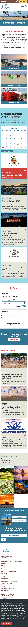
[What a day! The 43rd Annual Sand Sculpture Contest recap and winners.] (14, 360)
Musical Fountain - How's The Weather (10, 234)
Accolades (3, 563)
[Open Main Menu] (22, 6)
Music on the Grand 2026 (11, 201)
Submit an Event (14, 339)
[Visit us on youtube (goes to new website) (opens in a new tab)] (8, 595)
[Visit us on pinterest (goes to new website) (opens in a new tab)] (11, 595)
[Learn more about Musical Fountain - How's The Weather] (14, 220)
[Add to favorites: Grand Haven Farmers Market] (25, 171)
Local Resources (5, 577)
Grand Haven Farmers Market (12, 175)
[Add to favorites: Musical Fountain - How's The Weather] (25, 229)
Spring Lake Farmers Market (12, 267)
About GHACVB (5, 567)
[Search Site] (26, 6)
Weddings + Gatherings (7, 583)
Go (3, 539)
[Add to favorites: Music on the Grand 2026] (25, 197)
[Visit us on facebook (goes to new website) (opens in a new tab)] (2, 595)
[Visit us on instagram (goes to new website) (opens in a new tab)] (4, 595)
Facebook (3, 462)
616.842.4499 (4, 559)
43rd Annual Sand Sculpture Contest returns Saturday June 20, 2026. (12, 409)
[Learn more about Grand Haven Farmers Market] (14, 160)
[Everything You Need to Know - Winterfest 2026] (14, 426)
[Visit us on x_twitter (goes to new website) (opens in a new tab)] (13, 595)
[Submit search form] (25, 303)
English (4, 598)
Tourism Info (4, 575)
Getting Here (4, 573)
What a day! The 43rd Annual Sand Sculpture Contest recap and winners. (12, 376)
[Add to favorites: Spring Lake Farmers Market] (25, 263)
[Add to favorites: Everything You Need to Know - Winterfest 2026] (25, 435)
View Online (22, 517)
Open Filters (5, 293)
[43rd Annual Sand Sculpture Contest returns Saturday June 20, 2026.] (14, 393)
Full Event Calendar (7, 151)
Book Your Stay (22, 1)
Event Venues (4, 586)
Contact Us (3, 568)
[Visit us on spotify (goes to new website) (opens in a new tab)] (6, 595)
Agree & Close (6, 623)
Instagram (9, 462)
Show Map (18, 306)
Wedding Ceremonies (6, 585)
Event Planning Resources (7, 588)
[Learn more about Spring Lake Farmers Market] (14, 254)
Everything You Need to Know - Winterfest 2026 (12, 441)
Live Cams (3, 1)
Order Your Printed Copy (19, 520)
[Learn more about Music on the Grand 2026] (14, 187)
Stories (3, 565)
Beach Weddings (5, 590)
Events (4, 371)
